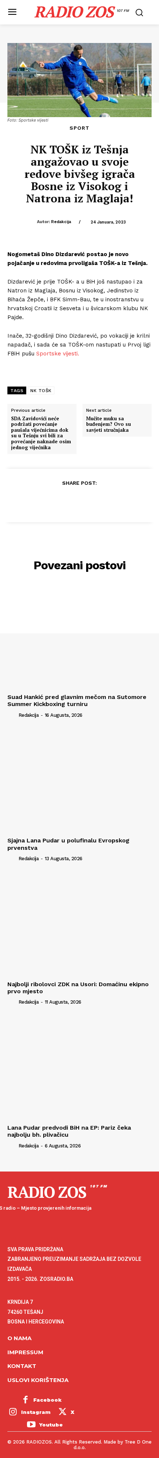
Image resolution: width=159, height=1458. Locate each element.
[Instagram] (13, 1413)
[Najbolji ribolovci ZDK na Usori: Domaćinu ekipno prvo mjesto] (79, 924)
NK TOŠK (41, 390)
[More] (113, 501)
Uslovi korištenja (37, 1380)
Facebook (47, 1400)
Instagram (36, 1412)
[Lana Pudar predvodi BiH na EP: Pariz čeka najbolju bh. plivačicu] (79, 1067)
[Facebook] (45, 501)
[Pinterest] (79, 501)
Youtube (51, 1425)
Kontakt (21, 1365)
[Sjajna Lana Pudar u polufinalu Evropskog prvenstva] (79, 780)
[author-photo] (12, 714)
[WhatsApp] (96, 501)
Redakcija (61, 221)
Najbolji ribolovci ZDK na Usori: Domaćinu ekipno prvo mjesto (78, 988)
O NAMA (19, 1338)
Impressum (25, 1352)
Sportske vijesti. (58, 353)
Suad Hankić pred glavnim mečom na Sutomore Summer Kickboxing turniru (76, 700)
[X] (62, 501)
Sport (79, 127)
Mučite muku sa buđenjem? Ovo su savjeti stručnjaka (108, 424)
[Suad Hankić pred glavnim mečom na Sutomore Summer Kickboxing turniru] (79, 636)
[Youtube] (31, 1425)
